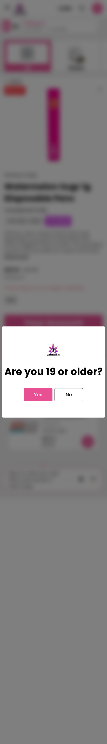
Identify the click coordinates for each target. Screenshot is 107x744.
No (69, 394)
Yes (38, 394)
